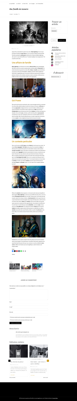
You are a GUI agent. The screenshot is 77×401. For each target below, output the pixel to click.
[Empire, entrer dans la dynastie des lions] (14, 266)
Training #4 (57, 64)
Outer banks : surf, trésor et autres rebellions (18, 362)
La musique (39, 359)
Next (48, 361)
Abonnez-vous (62, 40)
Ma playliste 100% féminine (38, 361)
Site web (11, 312)
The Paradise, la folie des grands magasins (59, 62)
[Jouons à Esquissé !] (52, 59)
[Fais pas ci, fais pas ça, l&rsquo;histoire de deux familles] (26, 266)
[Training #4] (52, 65)
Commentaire (12, 288)
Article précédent (12, 377)
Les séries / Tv (31, 45)
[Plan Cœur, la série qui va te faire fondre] (37, 266)
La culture (18, 3)
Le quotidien (12, 3)
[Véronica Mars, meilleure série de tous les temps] (52, 57)
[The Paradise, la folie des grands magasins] (52, 62)
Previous (9, 361)
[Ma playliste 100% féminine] (38, 351)
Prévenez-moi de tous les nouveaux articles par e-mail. (21, 319)
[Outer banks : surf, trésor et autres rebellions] (18, 351)
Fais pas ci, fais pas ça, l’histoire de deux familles (25, 270)
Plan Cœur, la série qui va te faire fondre (37, 270)
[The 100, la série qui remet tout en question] (52, 54)
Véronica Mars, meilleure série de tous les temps (60, 57)
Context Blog (55, 398)
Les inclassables (39, 3)
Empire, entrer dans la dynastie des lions (13, 270)
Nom (10, 301)
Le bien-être (25, 3)
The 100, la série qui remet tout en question (60, 54)
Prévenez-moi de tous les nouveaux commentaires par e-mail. (22, 317)
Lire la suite (12, 375)
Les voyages (32, 3)
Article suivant (45, 377)
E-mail (10, 307)
